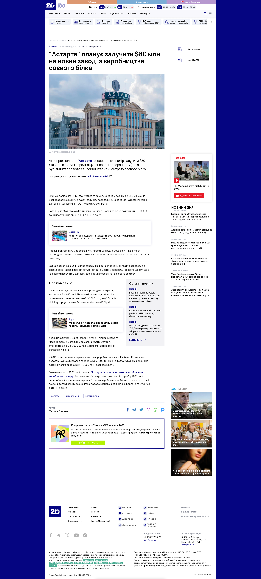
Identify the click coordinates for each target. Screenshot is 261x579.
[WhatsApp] (155, 410)
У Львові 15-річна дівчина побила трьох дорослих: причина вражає (191, 472)
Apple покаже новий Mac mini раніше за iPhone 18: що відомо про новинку (145, 313)
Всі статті (193, 59)
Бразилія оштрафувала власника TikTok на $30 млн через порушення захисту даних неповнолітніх (144, 297)
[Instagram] (85, 535)
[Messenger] (162, 410)
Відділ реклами (189, 511)
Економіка (54, 13)
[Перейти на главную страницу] (50, 5)
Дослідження (129, 525)
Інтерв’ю (151, 519)
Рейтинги (92, 2)
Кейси (150, 513)
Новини (132, 13)
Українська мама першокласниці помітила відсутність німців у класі (191, 442)
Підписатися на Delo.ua (190, 195)
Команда (185, 507)
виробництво (92, 396)
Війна (103, 13)
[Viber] (148, 410)
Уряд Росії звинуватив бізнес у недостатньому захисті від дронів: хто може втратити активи (190, 277)
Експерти (145, 13)
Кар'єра (92, 13)
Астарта (85, 160)
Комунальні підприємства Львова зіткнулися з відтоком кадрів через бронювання (189, 261)
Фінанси (79, 13)
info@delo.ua (187, 545)
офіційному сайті (97, 176)
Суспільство (117, 13)
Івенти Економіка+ (191, 2)
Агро (71, 319)
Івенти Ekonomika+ (100, 521)
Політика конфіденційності (195, 516)
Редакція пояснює (151, 525)
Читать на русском (92, 46)
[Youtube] (76, 535)
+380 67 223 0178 (152, 537)
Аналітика (127, 519)
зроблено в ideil (203, 575)
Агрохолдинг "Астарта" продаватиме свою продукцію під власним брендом (93, 324)
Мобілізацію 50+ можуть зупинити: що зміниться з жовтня (187, 414)
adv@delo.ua (150, 540)
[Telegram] (134, 409)
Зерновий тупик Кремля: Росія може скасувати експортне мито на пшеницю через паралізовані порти (190, 292)
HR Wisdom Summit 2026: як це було (191, 187)
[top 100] (61, 5)
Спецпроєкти (142, 2)
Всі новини (135, 339)
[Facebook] (127, 410)
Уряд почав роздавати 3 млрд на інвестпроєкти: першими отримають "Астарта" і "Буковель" (102, 237)
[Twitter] (141, 409)
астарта (55, 396)
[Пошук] (205, 13)
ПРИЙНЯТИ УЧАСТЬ (88, 442)
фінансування (72, 396)
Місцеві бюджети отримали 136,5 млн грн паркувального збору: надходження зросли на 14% (145, 330)
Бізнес (67, 13)
